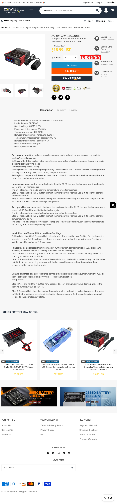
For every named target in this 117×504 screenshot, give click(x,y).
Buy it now (72, 65)
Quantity (56, 57)
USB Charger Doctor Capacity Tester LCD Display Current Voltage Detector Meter (58, 367)
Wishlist (101, 21)
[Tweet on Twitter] (60, 97)
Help (112, 21)
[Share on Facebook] (54, 97)
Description (46, 110)
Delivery (61, 110)
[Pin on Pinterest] (67, 97)
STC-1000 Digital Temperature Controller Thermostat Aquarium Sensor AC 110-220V (98, 367)
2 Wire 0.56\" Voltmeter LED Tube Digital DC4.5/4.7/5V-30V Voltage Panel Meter (18, 367)
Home (4, 27)
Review (73, 110)
